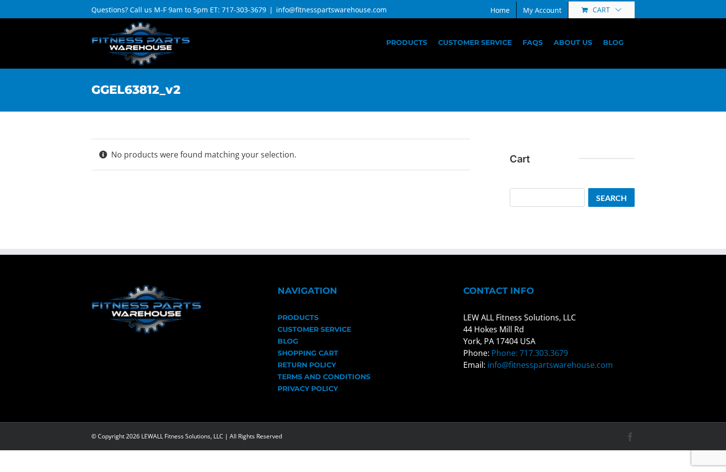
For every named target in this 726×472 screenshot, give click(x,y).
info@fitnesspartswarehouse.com (331, 9)
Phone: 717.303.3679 (529, 353)
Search (611, 197)
